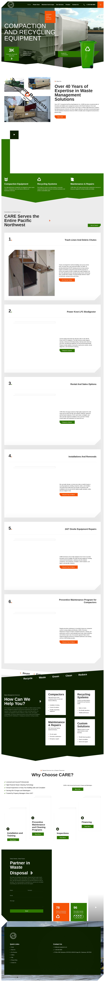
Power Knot (36, 4)
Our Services (60, 4)
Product (68, 4)
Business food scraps (48, 4)
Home (29, 4)
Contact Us (75, 4)
